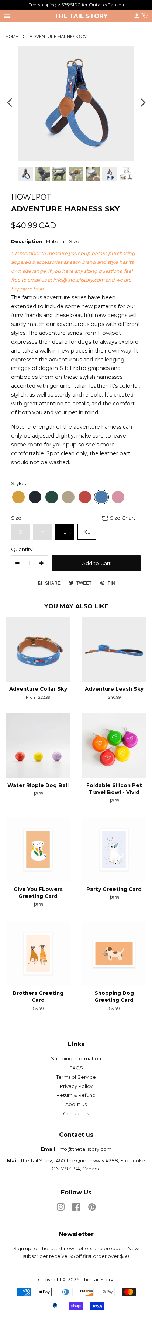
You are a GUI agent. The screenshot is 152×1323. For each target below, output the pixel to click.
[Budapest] (118, 497)
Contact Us (76, 1113)
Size (16, 518)
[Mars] (84, 497)
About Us (76, 1104)
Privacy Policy (76, 1086)
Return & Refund (76, 1095)
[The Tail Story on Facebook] (76, 1208)
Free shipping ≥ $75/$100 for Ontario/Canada (76, 4)
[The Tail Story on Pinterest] (92, 1208)
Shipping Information (76, 1058)
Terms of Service (76, 1077)
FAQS (76, 1068)
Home (12, 36)
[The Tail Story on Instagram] (60, 1208)
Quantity (21, 549)
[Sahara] (18, 497)
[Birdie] (51, 497)
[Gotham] (35, 497)
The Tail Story (81, 16)
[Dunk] (68, 497)
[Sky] (101, 497)
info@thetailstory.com (78, 280)
